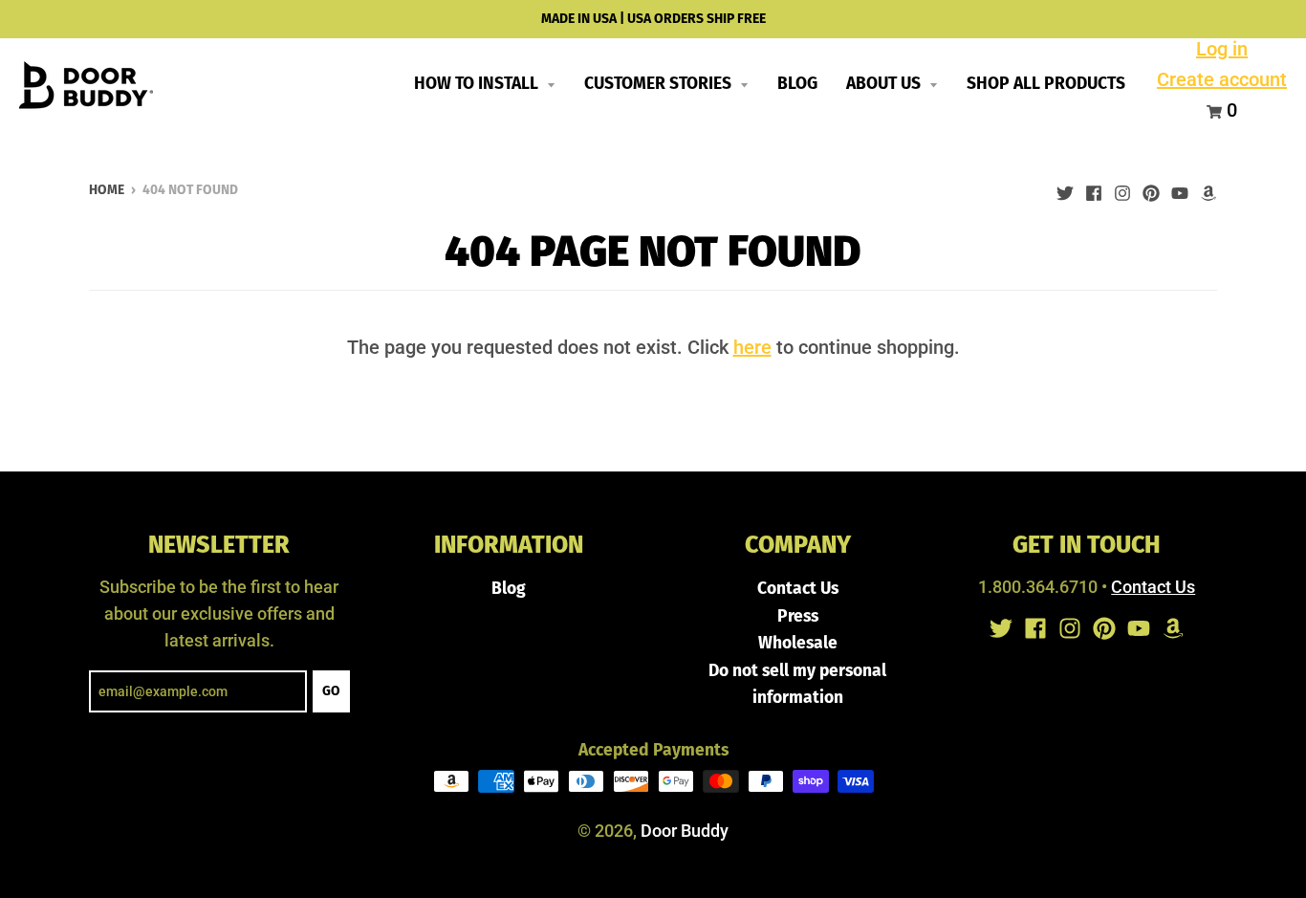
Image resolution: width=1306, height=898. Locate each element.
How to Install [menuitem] (478, 84)
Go (331, 691)
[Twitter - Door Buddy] (1065, 188)
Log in (1222, 48)
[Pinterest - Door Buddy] (1151, 188)
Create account (1222, 79)
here (752, 347)
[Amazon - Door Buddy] (1208, 188)
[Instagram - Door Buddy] (1122, 188)
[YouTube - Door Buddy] (1179, 188)
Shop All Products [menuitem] (1046, 84)
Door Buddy (685, 831)
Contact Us (797, 589)
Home (106, 190)
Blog (508, 589)
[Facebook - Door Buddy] (1093, 188)
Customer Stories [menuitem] (659, 84)
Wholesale (798, 643)
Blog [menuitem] (797, 84)
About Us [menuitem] (885, 84)
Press (797, 616)
